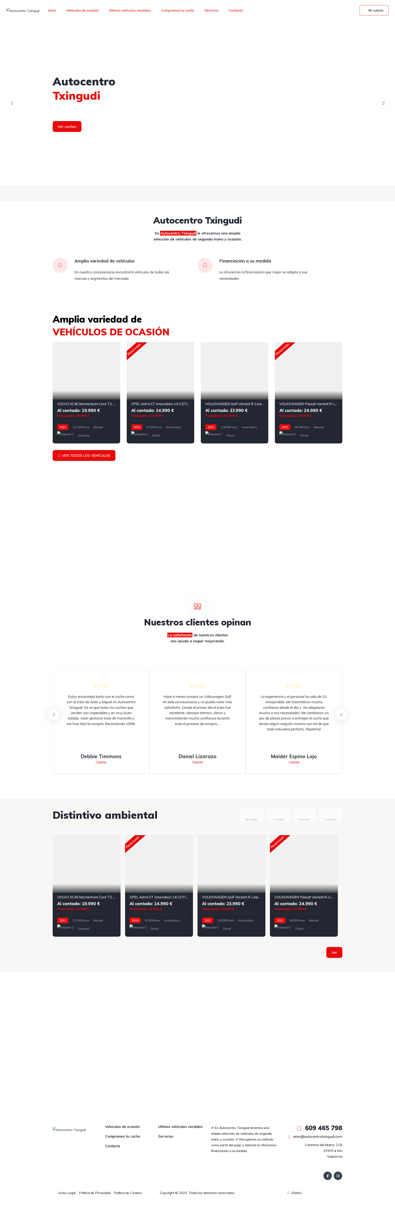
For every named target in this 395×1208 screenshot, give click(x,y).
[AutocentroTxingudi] (197, 103)
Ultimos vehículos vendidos (180, 1126)
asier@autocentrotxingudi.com (317, 1136)
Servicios (211, 10)
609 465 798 (322, 1128)
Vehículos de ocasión (82, 10)
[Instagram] (338, 1176)
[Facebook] (327, 1176)
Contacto (236, 10)
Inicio (52, 10)
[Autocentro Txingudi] (22, 10)
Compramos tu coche (177, 10)
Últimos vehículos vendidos (130, 10)
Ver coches (67, 126)
